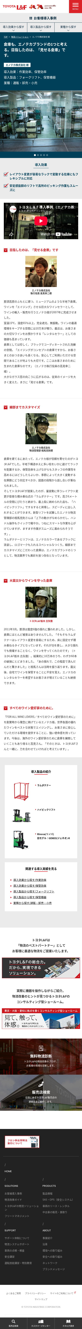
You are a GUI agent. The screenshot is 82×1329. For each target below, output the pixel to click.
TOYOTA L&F (15, 7)
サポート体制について (17, 1238)
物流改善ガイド (13, 1199)
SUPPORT (10, 1230)
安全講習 (9, 1256)
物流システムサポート (17, 1244)
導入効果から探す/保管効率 (29, 885)
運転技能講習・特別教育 (18, 1263)
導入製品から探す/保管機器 (29, 897)
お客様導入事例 (13, 1193)
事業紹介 (47, 1238)
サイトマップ (41, 1299)
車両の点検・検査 (14, 1250)
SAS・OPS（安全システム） (58, 1199)
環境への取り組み (52, 1250)
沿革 (45, 1244)
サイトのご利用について (61, 1293)
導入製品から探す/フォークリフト (33, 891)
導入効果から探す (13, 27)
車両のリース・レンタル (56, 1206)
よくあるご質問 (13, 1293)
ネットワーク (50, 1263)
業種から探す (68, 27)
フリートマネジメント (17, 1216)
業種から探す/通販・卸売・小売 (32, 903)
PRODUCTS (49, 1186)
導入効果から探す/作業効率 (29, 880)
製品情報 (47, 1193)
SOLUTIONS (11, 1186)
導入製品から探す (40, 27)
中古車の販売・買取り (55, 1212)
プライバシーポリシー (35, 1293)
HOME (8, 1171)
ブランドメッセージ (54, 1269)
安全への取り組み (52, 1256)
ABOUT (47, 1230)
